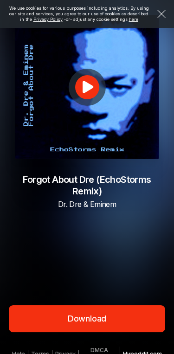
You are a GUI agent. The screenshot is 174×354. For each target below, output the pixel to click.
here (133, 19)
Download (87, 318)
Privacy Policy (48, 19)
